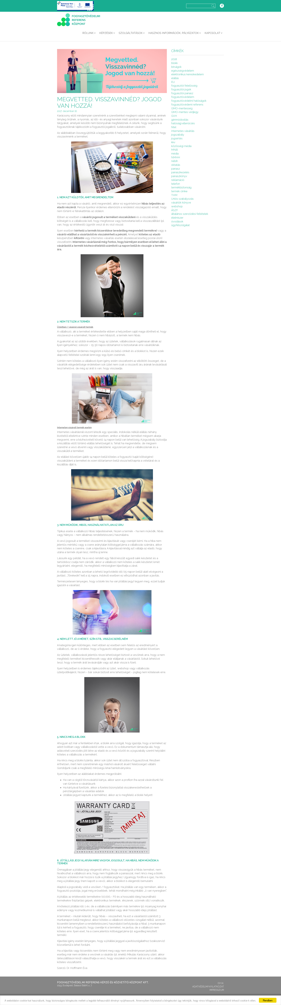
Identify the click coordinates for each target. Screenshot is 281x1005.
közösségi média (181, 146)
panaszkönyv (179, 176)
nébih (174, 161)
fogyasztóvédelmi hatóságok (188, 100)
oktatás (175, 164)
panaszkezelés (180, 172)
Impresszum (217, 990)
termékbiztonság (181, 187)
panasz (175, 168)
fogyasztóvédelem (182, 96)
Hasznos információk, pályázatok (173, 32)
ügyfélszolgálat (180, 225)
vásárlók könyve (181, 202)
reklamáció (177, 179)
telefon (175, 183)
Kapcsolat (212, 32)
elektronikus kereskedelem (187, 74)
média (175, 153)
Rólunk (88, 32)
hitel (173, 127)
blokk (174, 63)
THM (174, 195)
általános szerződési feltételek (189, 213)
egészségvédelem (182, 70)
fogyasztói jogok (181, 89)
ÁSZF (174, 210)
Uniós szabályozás (182, 198)
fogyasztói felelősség (184, 85)
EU (173, 81)
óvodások (177, 221)
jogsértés (177, 138)
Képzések (106, 32)
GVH (174, 115)
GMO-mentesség (181, 108)
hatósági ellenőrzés (183, 123)
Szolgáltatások (131, 32)
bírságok (176, 66)
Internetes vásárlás (182, 130)
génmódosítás (179, 119)
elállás (175, 78)
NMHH (175, 157)
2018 (174, 59)
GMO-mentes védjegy (184, 112)
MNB (174, 149)
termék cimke (179, 191)
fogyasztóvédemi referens (187, 104)
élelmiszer (177, 217)
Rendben (268, 1000)
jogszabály (177, 134)
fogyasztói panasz (182, 93)
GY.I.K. (221, 983)
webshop (177, 206)
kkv (173, 142)
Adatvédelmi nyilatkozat (208, 986)
